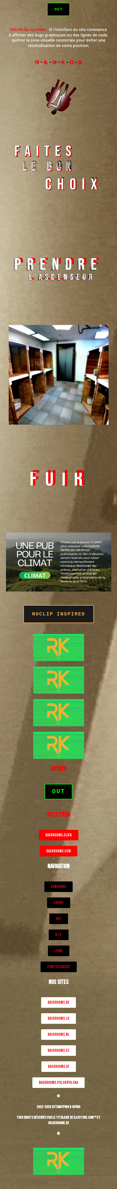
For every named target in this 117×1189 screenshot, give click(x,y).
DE (80, 62)
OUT (58, 9)
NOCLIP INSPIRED (58, 614)
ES (71, 62)
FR (37, 62)
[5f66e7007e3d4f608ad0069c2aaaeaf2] (58, 647)
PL (63, 62)
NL (46, 62)
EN (55, 62)
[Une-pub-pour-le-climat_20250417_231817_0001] (58, 561)
